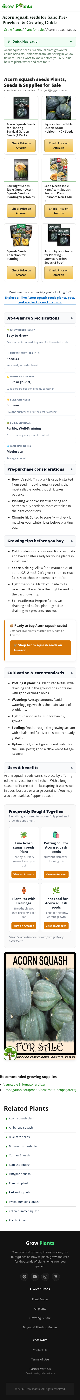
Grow (40, 1243)
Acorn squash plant (21, 1118)
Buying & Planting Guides (40, 1327)
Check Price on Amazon (21, 145)
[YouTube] (35, 1277)
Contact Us (40, 1350)
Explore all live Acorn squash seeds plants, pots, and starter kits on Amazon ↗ (40, 300)
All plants (40, 1308)
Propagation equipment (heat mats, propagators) (39, 1090)
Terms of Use (40, 1359)
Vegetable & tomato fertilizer (24, 1084)
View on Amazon (23, 874)
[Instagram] (45, 1277)
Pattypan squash (20, 1174)
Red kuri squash (19, 1192)
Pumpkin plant (18, 1183)
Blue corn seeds (19, 1137)
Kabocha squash (19, 1165)
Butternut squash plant (24, 1146)
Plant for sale (34, 29)
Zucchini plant (18, 1220)
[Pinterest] (24, 1277)
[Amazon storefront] (56, 1277)
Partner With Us (40, 1371)
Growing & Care (40, 1318)
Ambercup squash (21, 1127)
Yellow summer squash (24, 1211)
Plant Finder (40, 1299)
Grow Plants (13, 29)
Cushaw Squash (19, 1155)
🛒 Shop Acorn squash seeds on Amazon (38, 647)
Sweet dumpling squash (24, 1202)
